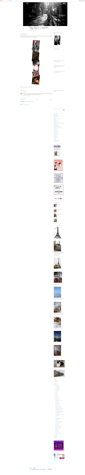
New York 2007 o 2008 (57, 126)
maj (56, 394)
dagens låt (55, 115)
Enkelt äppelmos (58, 204)
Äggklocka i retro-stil (58, 407)
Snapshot (55, 135)
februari (57, 398)
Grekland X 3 (55, 120)
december (57, 385)
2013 (55, 380)
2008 (55, 436)
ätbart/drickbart (56, 141)
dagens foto (55, 114)
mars (56, 397)
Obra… (56, 416)
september (57, 389)
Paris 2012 (55, 128)
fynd (54, 119)
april (56, 395)
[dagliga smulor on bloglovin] (57, 238)
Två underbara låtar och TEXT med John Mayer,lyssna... (59, 412)
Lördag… (56, 429)
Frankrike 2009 (56, 118)
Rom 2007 (55, 133)
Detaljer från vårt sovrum (58, 400)
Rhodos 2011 (55, 132)
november (57, 386)
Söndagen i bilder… (58, 428)
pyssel (54, 129)
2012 (55, 381)
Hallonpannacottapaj (58, 426)
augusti (57, 390)
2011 (55, 383)
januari (57, 399)
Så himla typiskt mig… (58, 425)
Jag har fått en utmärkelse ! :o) (59, 408)
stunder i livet (26, 87)
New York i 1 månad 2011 (57, 127)
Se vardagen (55, 134)
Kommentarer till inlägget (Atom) (29, 101)
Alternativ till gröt (57, 409)
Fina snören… (57, 404)
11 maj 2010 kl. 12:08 (26, 95)
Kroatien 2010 (56, 125)
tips (54, 138)
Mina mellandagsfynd (58, 433)
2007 (55, 437)
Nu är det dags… (57, 430)
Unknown (24, 92)
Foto (54, 117)
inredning (55, 124)
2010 (55, 384)
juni (56, 393)
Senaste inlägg (22, 99)
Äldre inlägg (50, 99)
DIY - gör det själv (56, 116)
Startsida (36, 99)
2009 (55, 435)
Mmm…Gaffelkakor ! (59, 209)
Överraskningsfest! (23, 34)
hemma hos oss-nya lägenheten (58, 123)
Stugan (55, 136)
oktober (57, 388)
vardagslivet (31, 87)
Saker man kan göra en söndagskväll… (58, 419)
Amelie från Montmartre (58, 421)
